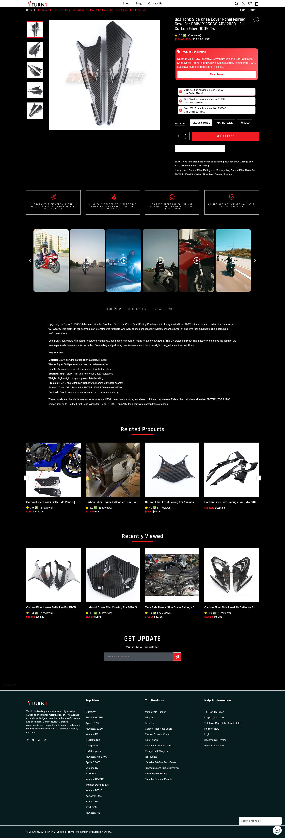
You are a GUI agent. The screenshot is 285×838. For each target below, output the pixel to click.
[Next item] (255, 260)
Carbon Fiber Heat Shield (158, 728)
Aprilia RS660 (93, 762)
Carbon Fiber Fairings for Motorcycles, (210, 170)
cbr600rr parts (93, 751)
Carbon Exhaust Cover (157, 734)
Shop (126, 3)
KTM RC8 (91, 773)
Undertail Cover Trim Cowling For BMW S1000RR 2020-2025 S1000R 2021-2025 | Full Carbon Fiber (113, 607)
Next (253, 10)
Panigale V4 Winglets (156, 751)
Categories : (181, 170)
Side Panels (151, 739)
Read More (216, 74)
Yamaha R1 (92, 734)
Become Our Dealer (215, 739)
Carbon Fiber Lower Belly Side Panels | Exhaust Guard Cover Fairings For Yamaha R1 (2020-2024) (53, 502)
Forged (245, 122)
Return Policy (81, 831)
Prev (243, 10)
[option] (35, 30)
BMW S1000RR (94, 717)
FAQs (170, 309)
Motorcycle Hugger (155, 711)
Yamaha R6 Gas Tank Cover (160, 762)
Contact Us (155, 3)
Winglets (149, 717)
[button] (177, 35)
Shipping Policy (65, 831)
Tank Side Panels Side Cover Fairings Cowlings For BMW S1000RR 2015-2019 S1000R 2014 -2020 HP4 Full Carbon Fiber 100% (172, 607)
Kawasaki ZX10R (95, 728)
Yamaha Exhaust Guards (158, 779)
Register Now (211, 728)
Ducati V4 (91, 711)
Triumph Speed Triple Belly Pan (162, 767)
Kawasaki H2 (93, 812)
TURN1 (51, 831)
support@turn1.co (214, 717)
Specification (137, 309)
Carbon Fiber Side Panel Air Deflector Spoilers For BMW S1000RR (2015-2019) (231, 607)
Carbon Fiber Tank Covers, (209, 174)
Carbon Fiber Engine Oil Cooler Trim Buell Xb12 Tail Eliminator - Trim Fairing (113, 502)
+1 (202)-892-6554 (214, 711)
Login (207, 734)
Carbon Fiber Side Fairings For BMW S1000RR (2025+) (231, 502)
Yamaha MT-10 (94, 790)
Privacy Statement (214, 745)
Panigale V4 (92, 745)
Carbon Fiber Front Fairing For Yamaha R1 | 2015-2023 (172, 502)
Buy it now (200, 148)
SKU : (178, 161)
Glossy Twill (201, 122)
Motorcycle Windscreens (158, 745)
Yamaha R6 (92, 801)
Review (156, 309)
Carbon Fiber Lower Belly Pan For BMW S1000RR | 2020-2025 (53, 607)
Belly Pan (150, 723)
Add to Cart (225, 136)
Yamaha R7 (92, 767)
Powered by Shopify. (101, 831)
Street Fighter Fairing (156, 773)
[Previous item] (29, 260)
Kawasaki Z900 (94, 796)
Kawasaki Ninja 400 (96, 756)
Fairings (228, 174)
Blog (139, 3)
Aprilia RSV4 (92, 723)
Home (29, 10)
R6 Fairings (151, 756)
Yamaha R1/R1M (95, 779)
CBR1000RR (93, 739)
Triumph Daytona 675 (97, 784)
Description (114, 309)
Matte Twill (225, 122)
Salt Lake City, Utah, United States (222, 723)
